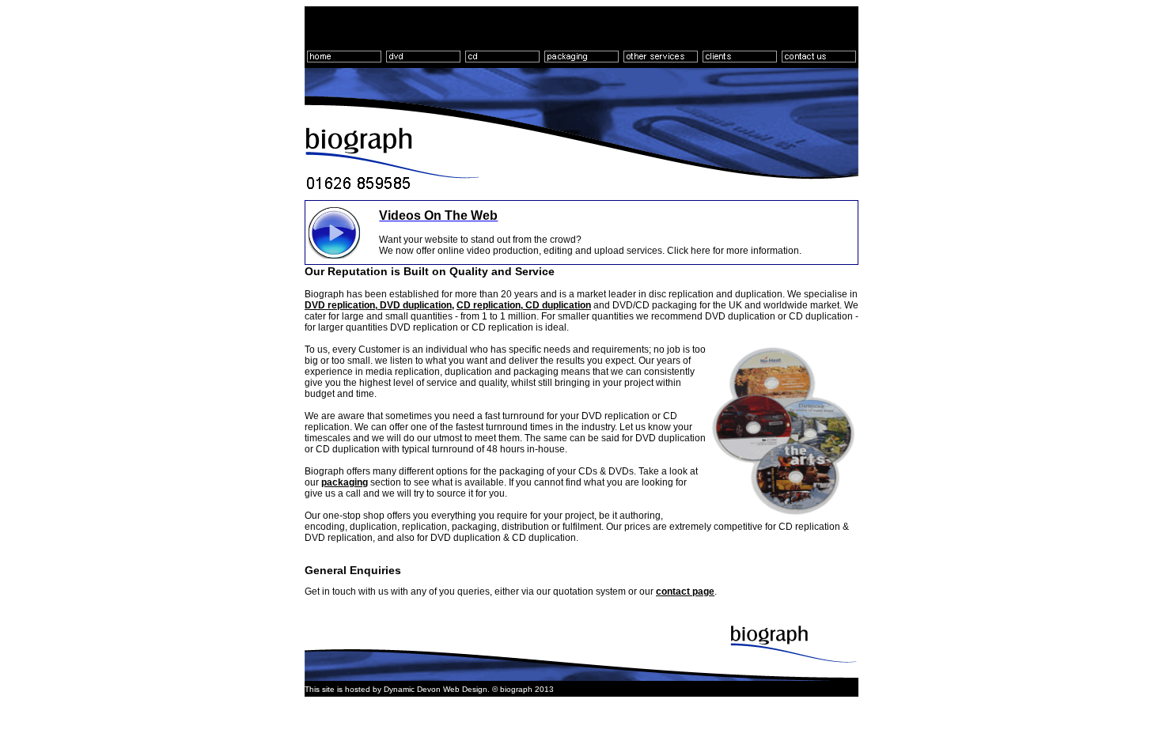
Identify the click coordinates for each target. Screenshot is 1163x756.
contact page (685, 591)
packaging (344, 482)
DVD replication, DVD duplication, (379, 305)
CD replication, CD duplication (523, 305)
